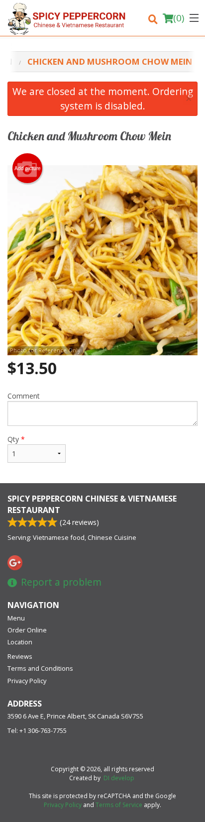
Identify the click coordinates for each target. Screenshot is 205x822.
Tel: (37, 730)
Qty (16, 439)
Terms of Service (119, 805)
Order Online (27, 629)
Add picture (27, 168)
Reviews (19, 656)
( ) (178, 17)
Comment (23, 396)
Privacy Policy (26, 680)
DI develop (118, 778)
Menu (16, 618)
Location (19, 641)
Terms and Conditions (40, 668)
